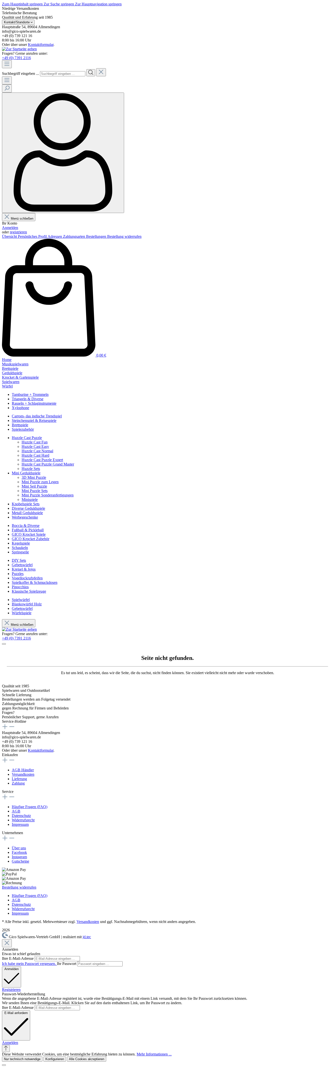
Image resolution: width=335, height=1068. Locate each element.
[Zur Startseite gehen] (19, 49)
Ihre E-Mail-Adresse (18, 958)
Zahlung (18, 783)
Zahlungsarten (74, 236)
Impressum (20, 824)
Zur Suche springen (59, 4)
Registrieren (11, 990)
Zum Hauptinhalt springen (23, 4)
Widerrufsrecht (23, 820)
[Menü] (7, 64)
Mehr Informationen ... (154, 1054)
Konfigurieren (54, 1059)
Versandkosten (23, 774)
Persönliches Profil (33, 236)
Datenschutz (21, 816)
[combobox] (62, 73)
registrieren (18, 232)
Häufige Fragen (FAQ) (29, 807)
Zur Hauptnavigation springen (98, 4)
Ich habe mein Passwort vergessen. (29, 963)
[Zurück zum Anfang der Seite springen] (6, 1048)
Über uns (19, 848)
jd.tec (87, 937)
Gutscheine (20, 861)
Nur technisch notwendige (22, 1059)
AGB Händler (23, 770)
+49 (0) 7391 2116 (16, 58)
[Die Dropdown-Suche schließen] (101, 72)
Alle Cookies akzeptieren (86, 1059)
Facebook (19, 852)
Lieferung (19, 779)
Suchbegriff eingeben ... (20, 73)
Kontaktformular (40, 44)
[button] (10, 1043)
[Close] (7, 943)
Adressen (55, 236)
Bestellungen (96, 236)
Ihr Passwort (67, 963)
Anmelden (10, 228)
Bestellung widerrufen (124, 236)
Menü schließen (22, 218)
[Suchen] (90, 72)
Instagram (19, 857)
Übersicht (10, 236)
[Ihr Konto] (63, 153)
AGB (16, 811)
